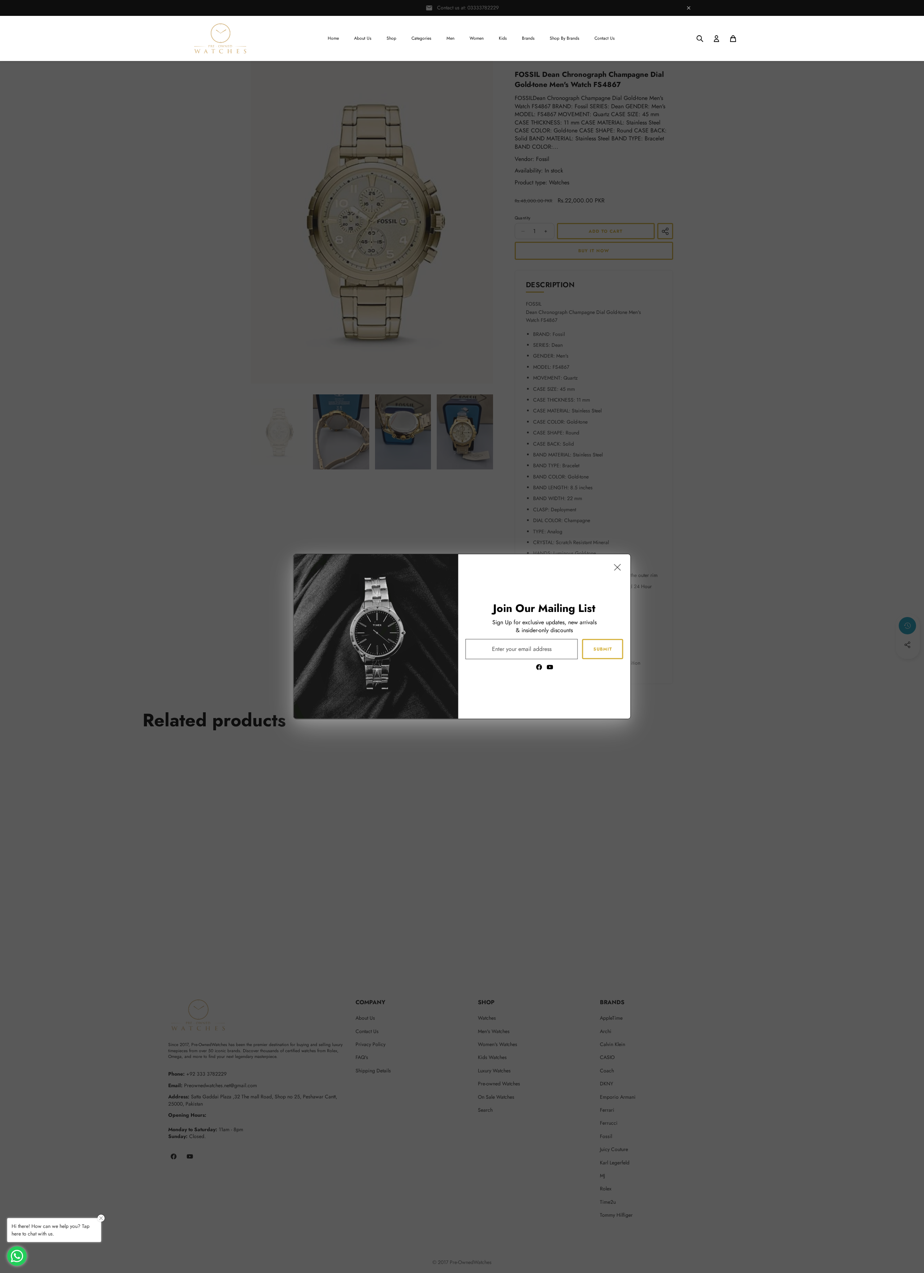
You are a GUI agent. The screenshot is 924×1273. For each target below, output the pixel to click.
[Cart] (733, 38)
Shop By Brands (564, 38)
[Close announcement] (688, 8)
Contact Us (604, 38)
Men (450, 38)
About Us (362, 38)
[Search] (700, 38)
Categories (421, 38)
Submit (602, 649)
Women (477, 38)
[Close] (617, 567)
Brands (528, 38)
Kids (503, 38)
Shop (391, 38)
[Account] (716, 38)
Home (333, 38)
